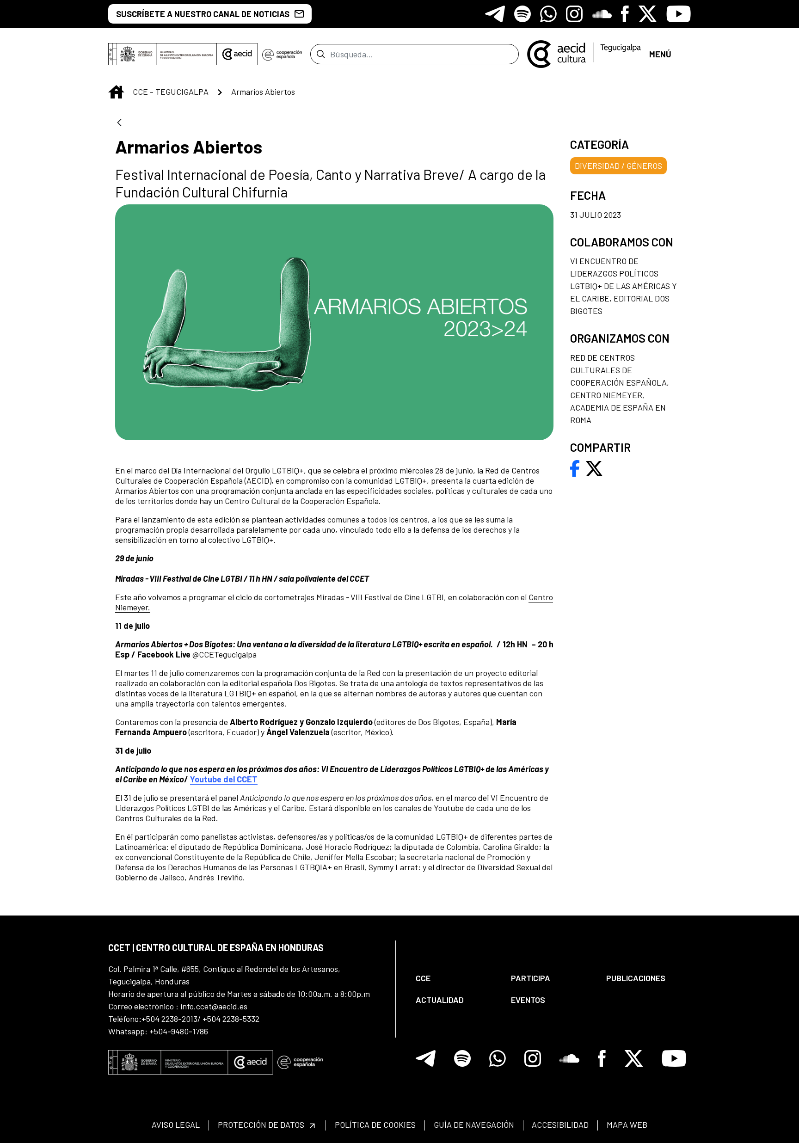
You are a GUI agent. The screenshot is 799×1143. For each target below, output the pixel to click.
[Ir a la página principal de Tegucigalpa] (584, 54)
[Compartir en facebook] (575, 467)
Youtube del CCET (224, 779)
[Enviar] (320, 54)
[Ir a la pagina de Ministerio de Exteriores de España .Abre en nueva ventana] (162, 54)
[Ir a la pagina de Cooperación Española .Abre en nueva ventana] (282, 54)
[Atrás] (119, 123)
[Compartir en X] (594, 467)
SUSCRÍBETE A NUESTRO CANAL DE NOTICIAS (202, 14)
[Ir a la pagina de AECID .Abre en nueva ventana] (237, 54)
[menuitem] (455, 978)
